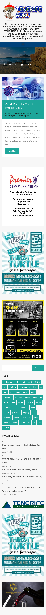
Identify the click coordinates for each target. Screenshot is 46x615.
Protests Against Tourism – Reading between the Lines (21, 446)
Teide (36, 418)
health (25, 392)
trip (29, 423)
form (12, 392)
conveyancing (24, 387)
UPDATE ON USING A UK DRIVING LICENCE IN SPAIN (21, 461)
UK (34, 423)
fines (5, 392)
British (37, 382)
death (35, 387)
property (26, 412)
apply (17, 382)
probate (6, 412)
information (8, 397)
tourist (22, 423)
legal (13, 402)
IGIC (32, 392)
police (33, 407)
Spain (23, 418)
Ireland (27, 397)
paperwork (8, 407)
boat (23, 382)
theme (14, 423)
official (38, 402)
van (39, 423)
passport (24, 407)
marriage (29, 402)
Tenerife (7, 423)
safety (16, 418)
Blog (27, 113)
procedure (16, 412)
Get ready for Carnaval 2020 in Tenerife (19, 477)
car (5, 387)
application (8, 382)
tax (30, 418)
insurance (18, 397)
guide (18, 392)
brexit (30, 382)
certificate (12, 387)
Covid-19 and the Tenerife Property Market (20, 470)
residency (7, 418)
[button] (23, 44)
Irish (35, 397)
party (16, 407)
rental (34, 412)
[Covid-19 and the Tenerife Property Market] (23, 88)
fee (41, 387)
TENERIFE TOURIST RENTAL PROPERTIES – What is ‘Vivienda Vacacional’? (21, 489)
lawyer (6, 402)
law (40, 397)
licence (20, 402)
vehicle (6, 428)
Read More (12, 151)
